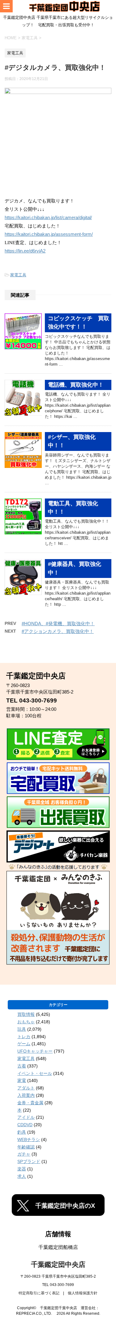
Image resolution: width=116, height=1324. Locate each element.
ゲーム (23, 1043)
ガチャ (23, 1154)
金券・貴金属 (30, 1102)
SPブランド (28, 1161)
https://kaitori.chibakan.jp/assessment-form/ (49, 234)
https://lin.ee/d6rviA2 (25, 250)
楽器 (21, 1168)
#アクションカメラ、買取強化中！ (58, 631)
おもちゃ (26, 1021)
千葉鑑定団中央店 (58, 1264)
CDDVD (24, 1124)
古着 (21, 1065)
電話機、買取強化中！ (76, 385)
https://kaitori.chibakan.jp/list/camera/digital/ (48, 217)
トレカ (23, 1036)
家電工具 (18, 275)
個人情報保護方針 (82, 1293)
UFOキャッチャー (35, 1051)
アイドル (26, 1117)
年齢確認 (26, 1146)
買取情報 (26, 1014)
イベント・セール (34, 1073)
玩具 (21, 1029)
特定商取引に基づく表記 (39, 1293)
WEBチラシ (28, 1139)
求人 (21, 1176)
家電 (21, 1080)
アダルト (26, 1087)
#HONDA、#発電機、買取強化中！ (58, 623)
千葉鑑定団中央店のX (65, 1205)
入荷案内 (26, 1095)
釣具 (21, 1132)
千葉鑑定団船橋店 (58, 1247)
